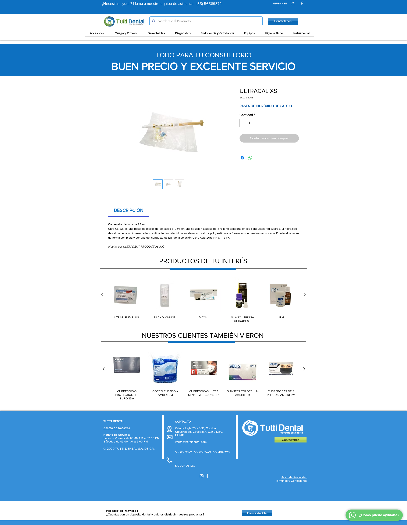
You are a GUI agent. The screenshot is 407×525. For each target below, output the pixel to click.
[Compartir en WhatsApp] (250, 157)
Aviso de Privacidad (294, 477)
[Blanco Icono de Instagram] (201, 476)
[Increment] (255, 123)
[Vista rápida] (125, 294)
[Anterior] (102, 294)
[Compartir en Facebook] (242, 157)
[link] (129, 210)
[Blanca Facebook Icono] (207, 476)
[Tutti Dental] (292, 3)
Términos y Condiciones (291, 480)
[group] (203, 300)
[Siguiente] (304, 294)
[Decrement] (243, 123)
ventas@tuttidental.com (191, 442)
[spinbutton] (249, 123)
